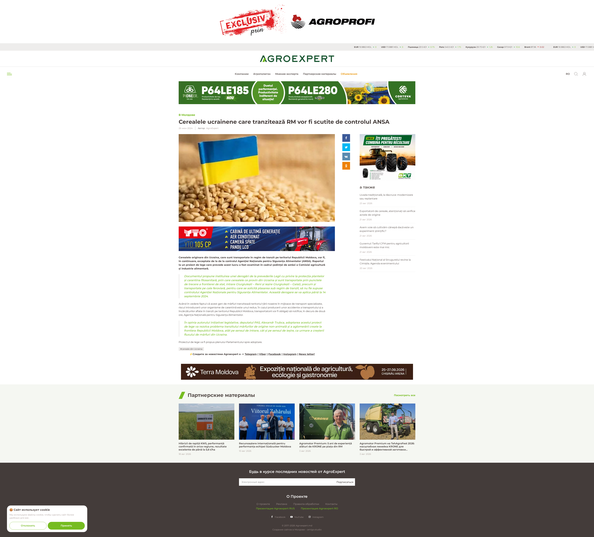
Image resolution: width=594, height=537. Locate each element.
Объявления (349, 73)
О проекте (263, 504)
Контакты (331, 504)
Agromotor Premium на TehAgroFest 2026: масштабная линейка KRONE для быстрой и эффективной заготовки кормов (387, 446)
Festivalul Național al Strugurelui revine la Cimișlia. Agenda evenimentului (385, 261)
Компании (242, 73)
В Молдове (187, 114)
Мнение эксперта (286, 73)
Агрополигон (262, 73)
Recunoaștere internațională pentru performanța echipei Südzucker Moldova (265, 445)
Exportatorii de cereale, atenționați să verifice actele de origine (387, 213)
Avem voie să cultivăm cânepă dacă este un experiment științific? (387, 229)
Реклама (281, 504)
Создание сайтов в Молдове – (289, 529)
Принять (66, 525)
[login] (584, 74)
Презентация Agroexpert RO (319, 508)
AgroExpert (212, 128)
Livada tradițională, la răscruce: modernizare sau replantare (386, 196)
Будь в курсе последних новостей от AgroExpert (297, 471)
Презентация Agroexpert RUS (275, 508)
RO (568, 73)
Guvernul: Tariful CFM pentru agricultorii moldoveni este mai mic (384, 245)
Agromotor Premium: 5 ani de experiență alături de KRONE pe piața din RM (325, 445)
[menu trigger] (9, 74)
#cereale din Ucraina (191, 349)
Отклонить (28, 525)
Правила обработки (306, 504)
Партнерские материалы (319, 73)
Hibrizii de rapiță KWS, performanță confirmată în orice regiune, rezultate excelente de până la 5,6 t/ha (203, 446)
